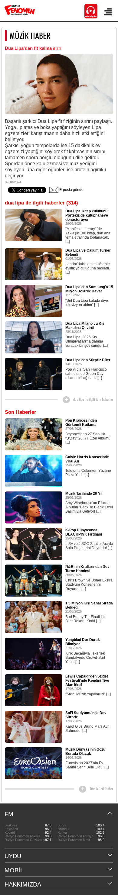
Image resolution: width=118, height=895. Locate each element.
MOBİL (14, 870)
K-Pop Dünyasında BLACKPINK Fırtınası (83, 532)
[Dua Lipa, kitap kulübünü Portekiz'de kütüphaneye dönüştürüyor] (33, 225)
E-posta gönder (71, 190)
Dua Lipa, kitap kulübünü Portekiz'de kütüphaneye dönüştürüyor (86, 215)
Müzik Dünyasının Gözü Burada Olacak (85, 751)
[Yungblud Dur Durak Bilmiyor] (33, 653)
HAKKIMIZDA (23, 884)
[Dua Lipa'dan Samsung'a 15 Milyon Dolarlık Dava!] (33, 300)
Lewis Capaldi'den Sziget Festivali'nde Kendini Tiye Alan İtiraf (87, 680)
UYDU (13, 856)
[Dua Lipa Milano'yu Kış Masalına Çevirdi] (33, 337)
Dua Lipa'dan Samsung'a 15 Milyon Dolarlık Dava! (89, 289)
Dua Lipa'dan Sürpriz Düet (87, 360)
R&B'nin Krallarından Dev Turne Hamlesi (87, 569)
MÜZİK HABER (30, 35)
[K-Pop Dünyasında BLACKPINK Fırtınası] (33, 544)
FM (9, 814)
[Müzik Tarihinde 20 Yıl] (33, 507)
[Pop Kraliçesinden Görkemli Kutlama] (33, 434)
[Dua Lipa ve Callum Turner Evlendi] (33, 264)
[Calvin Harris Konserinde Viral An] (33, 470)
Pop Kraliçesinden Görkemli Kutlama (81, 422)
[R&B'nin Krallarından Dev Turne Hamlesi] (33, 580)
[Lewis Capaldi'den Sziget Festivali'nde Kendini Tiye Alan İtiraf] (33, 690)
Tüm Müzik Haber (101, 788)
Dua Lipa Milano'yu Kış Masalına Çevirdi (84, 325)
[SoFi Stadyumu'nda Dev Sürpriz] (33, 726)
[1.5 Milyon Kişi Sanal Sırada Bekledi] (33, 617)
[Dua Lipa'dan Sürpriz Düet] (33, 374)
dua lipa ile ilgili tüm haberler (93, 399)
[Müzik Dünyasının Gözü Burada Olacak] (33, 763)
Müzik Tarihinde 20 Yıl (83, 493)
